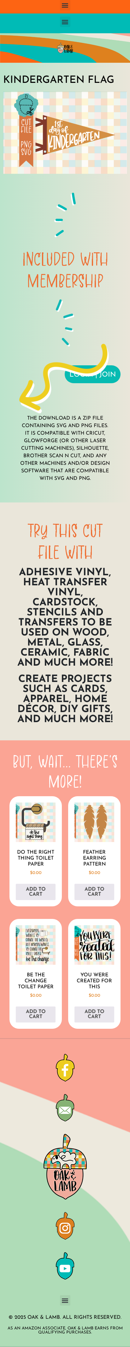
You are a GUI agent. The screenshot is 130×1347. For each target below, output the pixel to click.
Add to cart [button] (36, 892)
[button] (65, 5)
